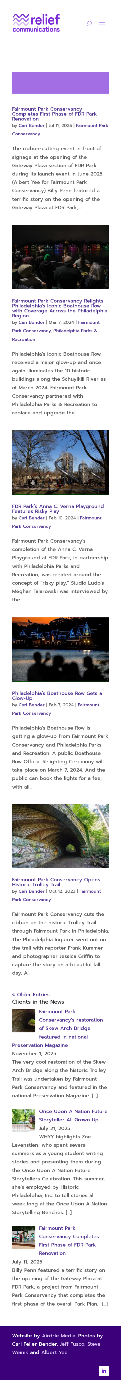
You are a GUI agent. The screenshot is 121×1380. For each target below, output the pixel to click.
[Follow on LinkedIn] (104, 1371)
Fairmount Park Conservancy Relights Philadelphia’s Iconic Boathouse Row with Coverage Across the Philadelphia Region (59, 308)
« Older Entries (31, 994)
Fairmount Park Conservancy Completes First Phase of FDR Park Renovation (54, 114)
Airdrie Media (58, 1336)
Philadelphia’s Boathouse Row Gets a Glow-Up (57, 696)
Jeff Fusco (72, 1344)
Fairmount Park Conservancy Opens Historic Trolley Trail (56, 882)
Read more (60, 83)
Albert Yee (54, 1352)
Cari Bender (32, 125)
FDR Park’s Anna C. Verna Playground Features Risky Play (58, 509)
